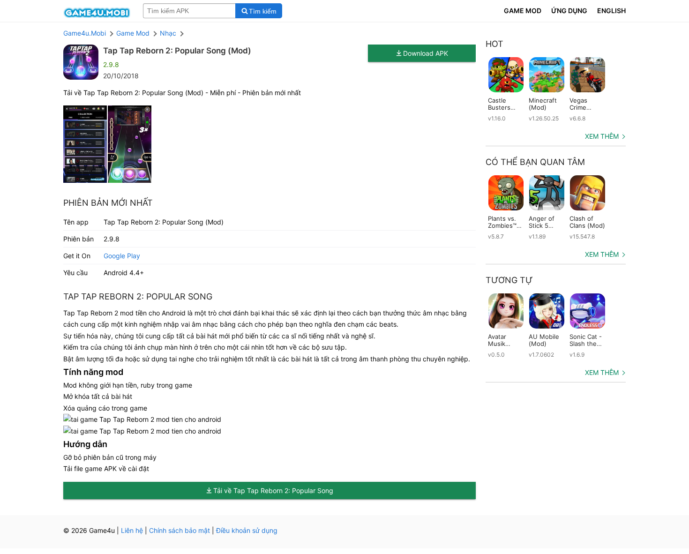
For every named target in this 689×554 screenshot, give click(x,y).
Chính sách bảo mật (179, 530)
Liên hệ (132, 530)
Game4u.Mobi (84, 33)
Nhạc (168, 33)
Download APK (425, 53)
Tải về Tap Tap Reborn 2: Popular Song (273, 490)
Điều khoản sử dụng (246, 530)
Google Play (122, 256)
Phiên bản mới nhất (108, 203)
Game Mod (133, 33)
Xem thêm (602, 136)
